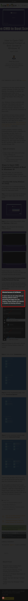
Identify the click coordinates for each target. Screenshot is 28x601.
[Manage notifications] (3, 598)
